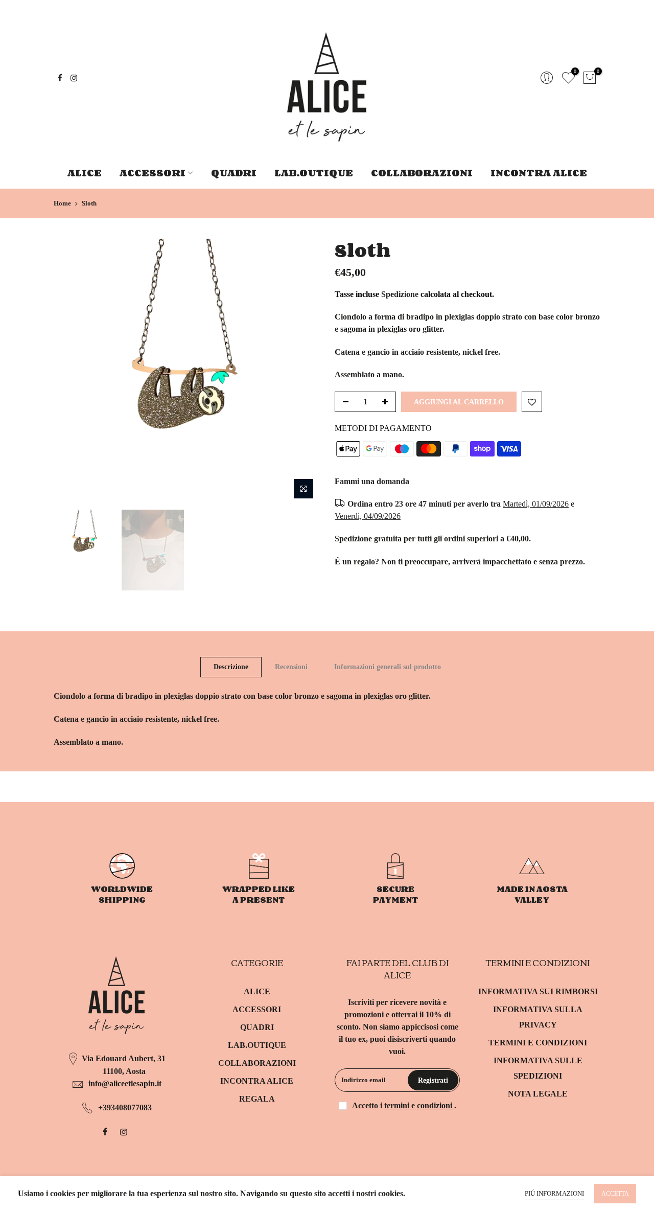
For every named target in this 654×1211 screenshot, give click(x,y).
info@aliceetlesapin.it (124, 1083)
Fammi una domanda (372, 481)
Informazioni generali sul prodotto (387, 667)
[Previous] (71, 371)
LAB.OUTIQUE (313, 172)
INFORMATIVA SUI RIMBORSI (538, 991)
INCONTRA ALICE (539, 172)
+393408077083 (125, 1107)
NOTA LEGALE (538, 1093)
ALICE (84, 172)
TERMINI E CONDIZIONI (537, 1042)
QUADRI (233, 172)
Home (62, 203)
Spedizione (399, 294)
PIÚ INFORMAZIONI (554, 1193)
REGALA (257, 1098)
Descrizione (231, 667)
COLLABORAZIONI (422, 172)
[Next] (301, 371)
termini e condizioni (419, 1105)
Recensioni (291, 667)
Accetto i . (404, 1105)
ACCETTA (615, 1193)
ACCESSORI (152, 172)
